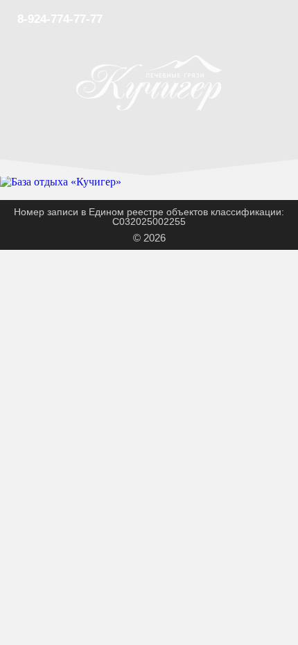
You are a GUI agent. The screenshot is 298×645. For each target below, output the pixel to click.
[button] (284, 19)
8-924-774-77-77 (60, 19)
